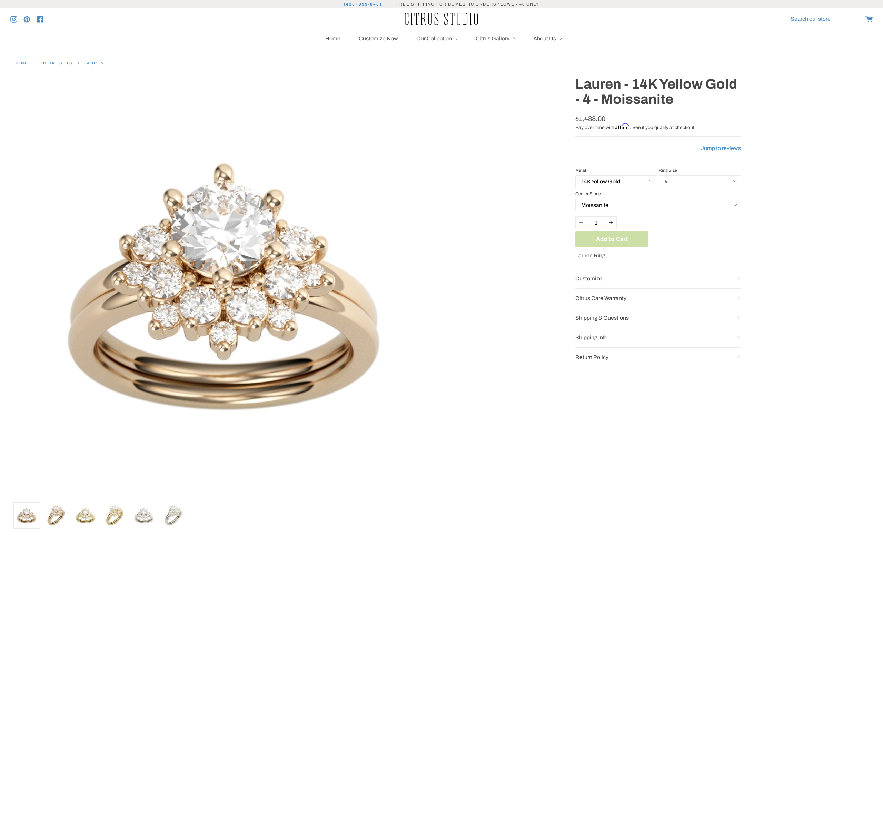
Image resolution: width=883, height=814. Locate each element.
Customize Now (378, 38)
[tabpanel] (225, 288)
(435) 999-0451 (363, 4)
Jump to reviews (721, 148)
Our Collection (434, 38)
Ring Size (668, 170)
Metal (580, 170)
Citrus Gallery (493, 38)
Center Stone (588, 193)
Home (332, 38)
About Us (545, 38)
